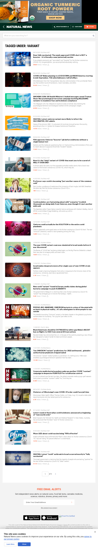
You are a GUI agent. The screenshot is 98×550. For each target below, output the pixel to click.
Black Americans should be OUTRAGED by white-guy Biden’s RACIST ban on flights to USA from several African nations (61, 331)
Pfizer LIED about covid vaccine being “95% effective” (55, 433)
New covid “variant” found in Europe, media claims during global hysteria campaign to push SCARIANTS (60, 288)
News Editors (47, 242)
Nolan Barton (47, 389)
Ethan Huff (46, 52)
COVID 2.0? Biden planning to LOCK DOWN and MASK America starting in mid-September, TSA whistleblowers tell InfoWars (63, 77)
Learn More (10, 544)
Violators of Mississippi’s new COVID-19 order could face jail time (61, 392)
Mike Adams (47, 94)
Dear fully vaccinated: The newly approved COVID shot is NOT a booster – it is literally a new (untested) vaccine (60, 56)
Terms (65, 525)
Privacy (59, 525)
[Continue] (72, 502)
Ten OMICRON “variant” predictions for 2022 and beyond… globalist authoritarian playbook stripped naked (61, 352)
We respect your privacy (49, 508)
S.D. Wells (46, 327)
